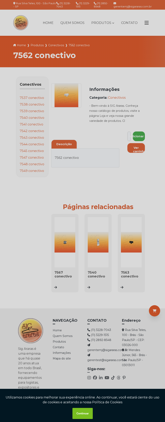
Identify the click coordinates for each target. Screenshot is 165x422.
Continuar (82, 413)
